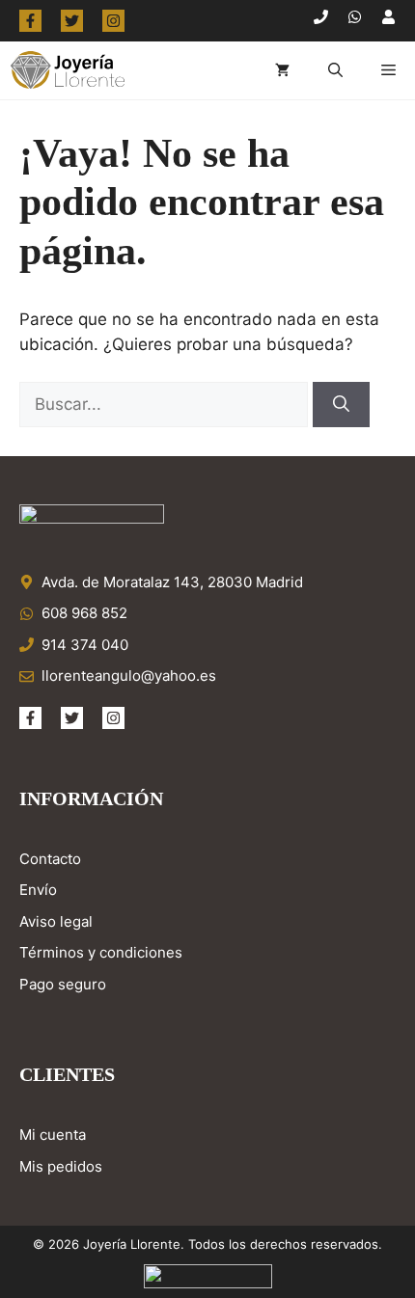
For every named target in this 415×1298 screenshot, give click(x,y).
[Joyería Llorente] (67, 70)
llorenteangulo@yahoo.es (129, 675)
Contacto (50, 859)
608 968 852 (84, 613)
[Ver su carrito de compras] (282, 70)
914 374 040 (85, 644)
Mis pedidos (60, 1166)
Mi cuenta (52, 1134)
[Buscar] (341, 405)
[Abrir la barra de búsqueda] (335, 70)
